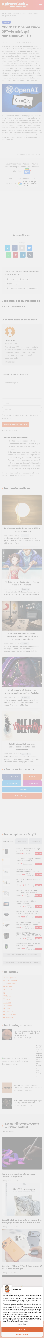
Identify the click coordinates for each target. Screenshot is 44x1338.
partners (14, 1295)
